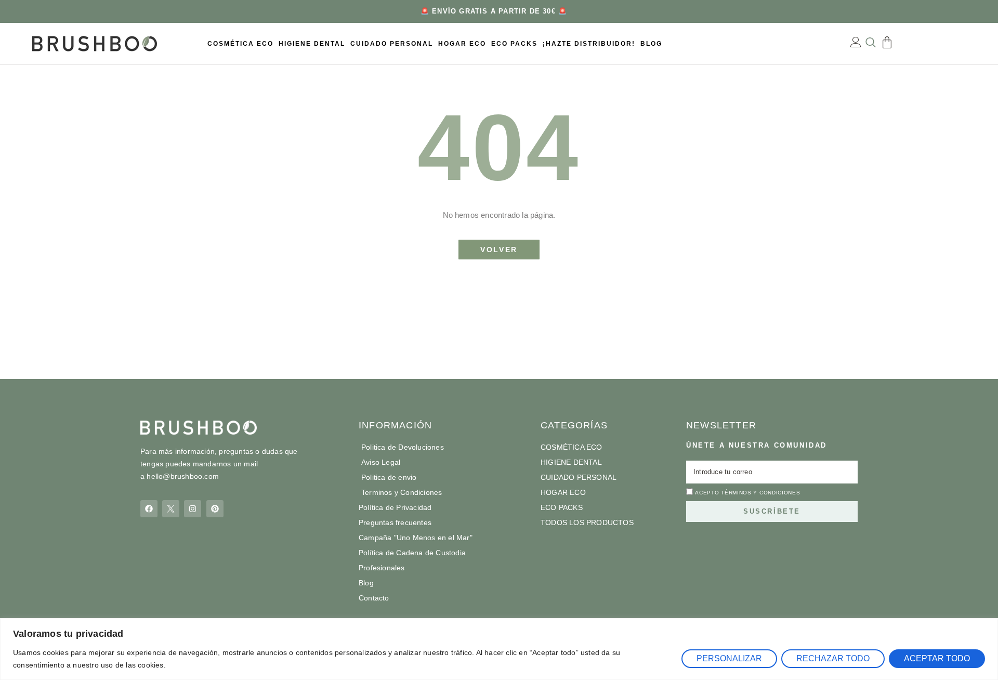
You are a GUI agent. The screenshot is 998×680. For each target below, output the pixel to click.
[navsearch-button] (870, 43)
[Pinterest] (215, 508)
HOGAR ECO (462, 43)
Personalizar (729, 658)
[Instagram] (192, 508)
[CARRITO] (887, 42)
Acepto (747, 492)
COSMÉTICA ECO (240, 43)
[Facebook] (148, 508)
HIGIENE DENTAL (312, 43)
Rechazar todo (833, 658)
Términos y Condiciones (760, 492)
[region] (499, 649)
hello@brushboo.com (183, 476)
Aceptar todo (937, 658)
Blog (651, 43)
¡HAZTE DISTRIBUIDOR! (589, 43)
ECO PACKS (514, 43)
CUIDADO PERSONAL (391, 43)
